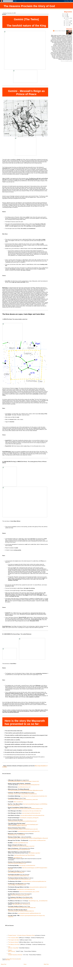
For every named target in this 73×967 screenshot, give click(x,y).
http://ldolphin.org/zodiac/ (34, 853)
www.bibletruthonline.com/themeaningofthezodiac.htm (34, 881)
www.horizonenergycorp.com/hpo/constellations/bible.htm (21, 911)
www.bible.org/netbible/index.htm (20, 842)
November (67, 20)
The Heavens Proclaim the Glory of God (29, 6)
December (67, 18)
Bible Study (7, 959)
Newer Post (3, 964)
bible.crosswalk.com (18, 801)
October (67, 22)
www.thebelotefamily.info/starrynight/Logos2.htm (29, 831)
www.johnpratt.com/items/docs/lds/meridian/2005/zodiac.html (22, 907)
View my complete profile (66, 61)
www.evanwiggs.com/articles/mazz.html (17, 884)
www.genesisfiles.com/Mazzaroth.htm (37, 840)
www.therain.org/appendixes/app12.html (20, 895)
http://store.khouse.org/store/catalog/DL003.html (19, 849)
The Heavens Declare (13, 942)
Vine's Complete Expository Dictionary (15, 954)
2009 (65, 16)
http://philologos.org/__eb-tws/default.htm (38, 900)
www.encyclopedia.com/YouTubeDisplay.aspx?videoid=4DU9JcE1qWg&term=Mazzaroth (23, 825)
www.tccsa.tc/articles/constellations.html (17, 863)
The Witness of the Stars (14, 944)
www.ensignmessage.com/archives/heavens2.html (19, 879)
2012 (65, 14)
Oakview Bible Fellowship (60, 30)
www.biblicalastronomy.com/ (24, 787)
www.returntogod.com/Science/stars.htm (31, 813)
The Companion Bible (13, 937)
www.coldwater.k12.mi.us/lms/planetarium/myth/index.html (34, 796)
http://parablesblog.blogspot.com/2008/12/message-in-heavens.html (23, 781)
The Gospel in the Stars (13, 939)
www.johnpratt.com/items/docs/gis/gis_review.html (23, 846)
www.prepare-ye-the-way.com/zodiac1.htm (31, 810)
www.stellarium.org (18, 857)
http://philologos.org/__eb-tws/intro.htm (21, 904)
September (68, 23)
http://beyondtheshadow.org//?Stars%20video (24, 855)
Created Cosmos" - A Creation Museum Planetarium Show (21, 935)
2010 (65, 15)
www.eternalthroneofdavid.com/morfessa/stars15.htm (32, 815)
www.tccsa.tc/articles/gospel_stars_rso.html (29, 891)
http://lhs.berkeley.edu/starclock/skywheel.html (29, 784)
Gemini (66, 19)
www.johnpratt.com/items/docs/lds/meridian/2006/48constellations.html (27, 808)
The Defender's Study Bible (13, 947)
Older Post (46, 964)
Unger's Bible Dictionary (11, 951)
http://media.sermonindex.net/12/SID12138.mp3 (22, 898)
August (67, 25)
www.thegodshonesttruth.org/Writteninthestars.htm (29, 913)
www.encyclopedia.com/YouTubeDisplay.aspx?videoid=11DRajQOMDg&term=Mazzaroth (28, 838)
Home (25, 964)
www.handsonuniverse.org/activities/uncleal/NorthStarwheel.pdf (22, 821)
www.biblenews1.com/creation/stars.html (26, 889)
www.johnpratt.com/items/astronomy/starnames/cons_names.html (23, 799)
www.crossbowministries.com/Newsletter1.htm (18, 875)
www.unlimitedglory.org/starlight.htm (16, 872)
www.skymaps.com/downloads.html (27, 865)
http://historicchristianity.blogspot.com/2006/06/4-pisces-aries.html (23, 829)
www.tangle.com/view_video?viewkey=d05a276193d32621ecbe (22, 793)
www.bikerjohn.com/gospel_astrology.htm (29, 817)
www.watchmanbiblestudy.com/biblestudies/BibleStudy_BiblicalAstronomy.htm (25, 790)
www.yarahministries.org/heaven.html (38, 887)
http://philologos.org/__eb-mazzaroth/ (16, 834)
